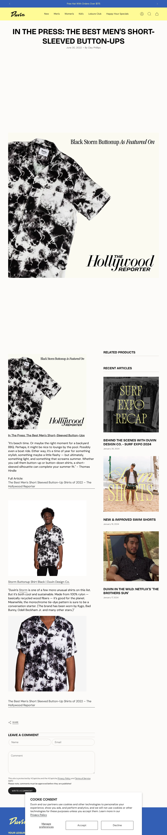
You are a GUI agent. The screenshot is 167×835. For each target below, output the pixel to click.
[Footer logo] (18, 821)
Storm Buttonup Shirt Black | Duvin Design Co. (39, 582)
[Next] (157, 3)
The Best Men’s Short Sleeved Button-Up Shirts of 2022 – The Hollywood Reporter (49, 484)
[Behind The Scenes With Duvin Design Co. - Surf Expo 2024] (131, 404)
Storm (23, 590)
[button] (46, 14)
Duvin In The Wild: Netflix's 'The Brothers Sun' (131, 591)
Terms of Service (83, 778)
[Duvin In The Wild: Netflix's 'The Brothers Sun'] (131, 556)
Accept (81, 825)
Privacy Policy (38, 815)
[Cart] (157, 14)
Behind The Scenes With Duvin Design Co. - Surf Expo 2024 (129, 442)
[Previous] (9, 3)
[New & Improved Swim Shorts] (131, 484)
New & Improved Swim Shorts (129, 520)
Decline (117, 825)
